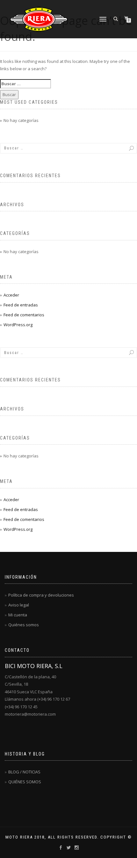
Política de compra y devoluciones (41, 595)
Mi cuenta (17, 615)
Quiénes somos (23, 625)
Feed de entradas (21, 305)
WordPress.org (18, 324)
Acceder (11, 295)
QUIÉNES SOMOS (24, 782)
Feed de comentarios (24, 315)
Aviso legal (18, 605)
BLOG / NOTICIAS (24, 772)
